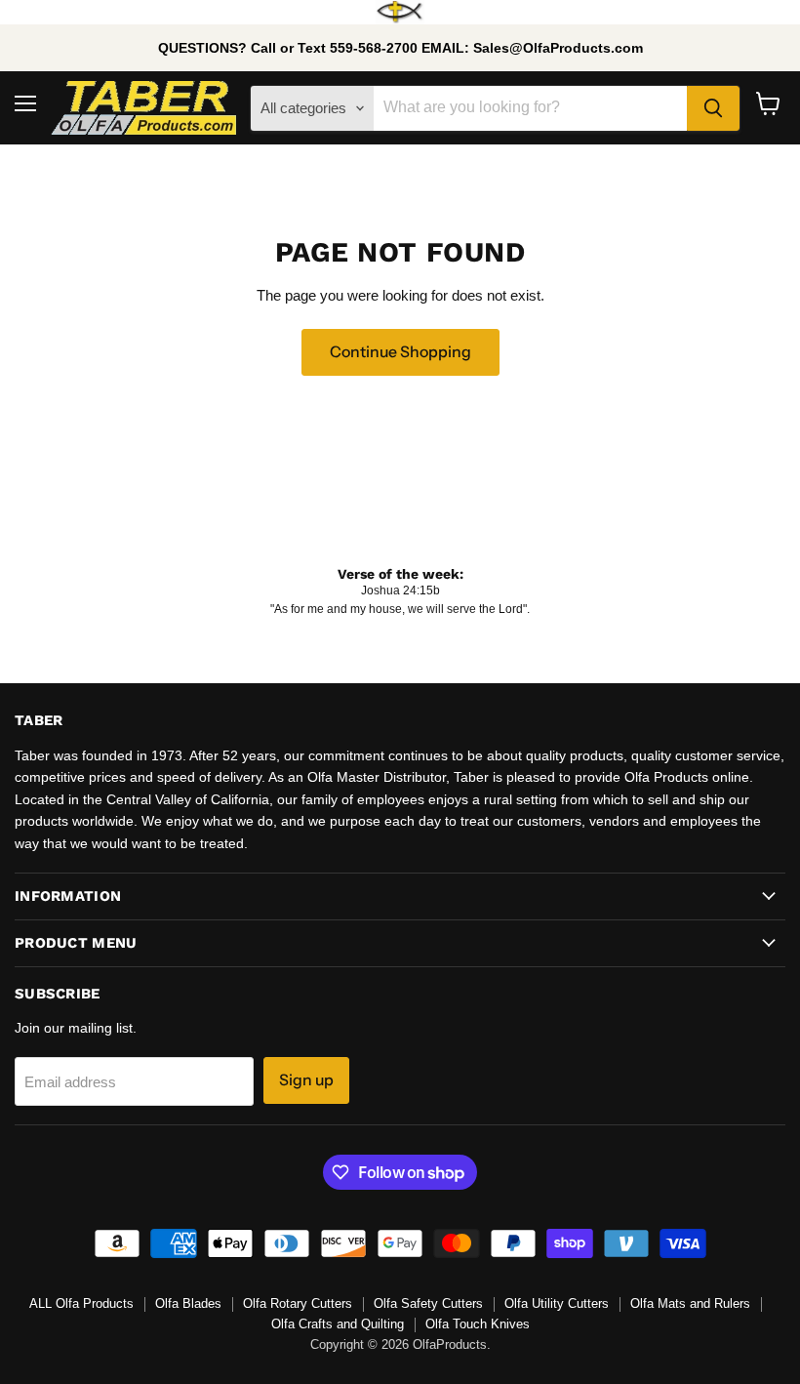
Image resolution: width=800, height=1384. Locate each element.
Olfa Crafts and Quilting (337, 1324)
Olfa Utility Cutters (556, 1303)
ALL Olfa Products (81, 1303)
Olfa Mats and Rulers (690, 1303)
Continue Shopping (400, 352)
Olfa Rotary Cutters (297, 1303)
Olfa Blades (188, 1303)
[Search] (713, 108)
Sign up (306, 1080)
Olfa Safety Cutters (428, 1303)
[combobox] (530, 108)
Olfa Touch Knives (477, 1324)
